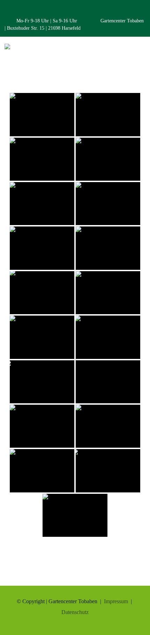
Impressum (116, 601)
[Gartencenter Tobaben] (7, 49)
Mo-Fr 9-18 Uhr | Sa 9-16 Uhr (47, 20)
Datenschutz (75, 612)
